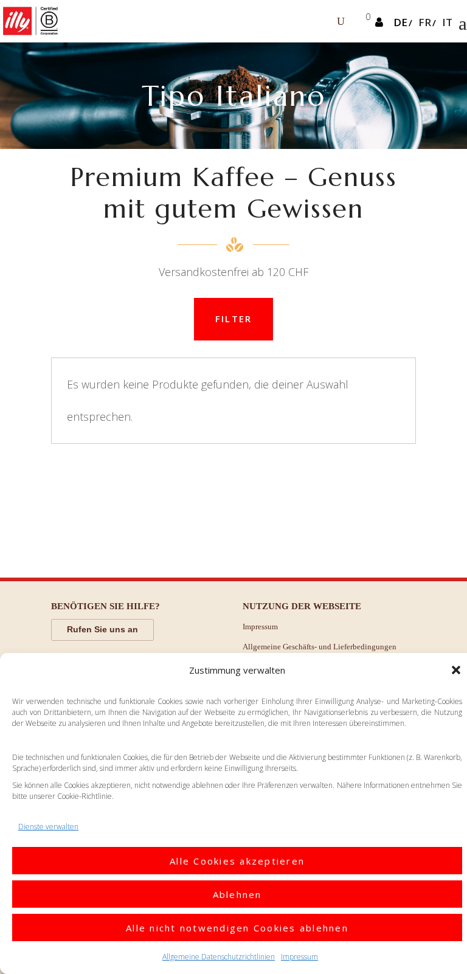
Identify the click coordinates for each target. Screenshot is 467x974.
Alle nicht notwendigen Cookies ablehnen (237, 928)
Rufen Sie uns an (102, 629)
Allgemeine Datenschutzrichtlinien (218, 957)
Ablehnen (237, 894)
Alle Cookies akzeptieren (237, 861)
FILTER (233, 319)
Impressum (299, 957)
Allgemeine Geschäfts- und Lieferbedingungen (319, 646)
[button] (456, 670)
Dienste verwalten (48, 826)
